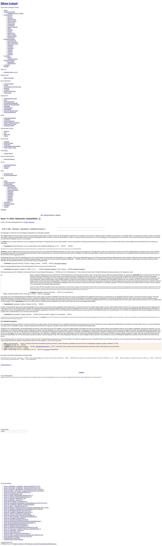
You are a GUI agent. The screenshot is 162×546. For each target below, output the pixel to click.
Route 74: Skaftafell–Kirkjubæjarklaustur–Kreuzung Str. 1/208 (20, 527)
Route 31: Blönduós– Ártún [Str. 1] (13, 500)
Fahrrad (9, 57)
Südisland (10, 53)
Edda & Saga (11, 33)
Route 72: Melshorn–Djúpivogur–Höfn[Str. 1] (16, 526)
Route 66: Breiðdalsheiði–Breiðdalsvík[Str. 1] (16, 524)
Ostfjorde (9, 51)
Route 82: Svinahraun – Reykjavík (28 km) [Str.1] (17, 492)
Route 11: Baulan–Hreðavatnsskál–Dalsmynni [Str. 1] (18, 495)
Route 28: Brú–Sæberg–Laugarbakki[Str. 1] (15, 501)
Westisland (10, 45)
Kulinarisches (11, 37)
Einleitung (10, 18)
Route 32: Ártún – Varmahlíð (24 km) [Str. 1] (16, 506)
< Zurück (81, 372)
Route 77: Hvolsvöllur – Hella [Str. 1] (14, 530)
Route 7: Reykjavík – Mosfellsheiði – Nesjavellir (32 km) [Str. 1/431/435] (23, 489)
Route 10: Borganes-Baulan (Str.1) (13, 494)
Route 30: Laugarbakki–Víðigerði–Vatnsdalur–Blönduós (19, 504)
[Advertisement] (20, 213)
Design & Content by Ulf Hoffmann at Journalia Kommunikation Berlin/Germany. (35, 544)
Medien (9, 28)
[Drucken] (31, 222)
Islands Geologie (11, 21)
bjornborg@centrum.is (50, 269)
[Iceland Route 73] (6, 365)
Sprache (9, 31)
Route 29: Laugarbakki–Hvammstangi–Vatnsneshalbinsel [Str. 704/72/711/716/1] (25, 503)
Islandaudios (10, 62)
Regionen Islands (12, 36)
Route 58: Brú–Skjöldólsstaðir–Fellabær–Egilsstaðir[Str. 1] (19, 522)
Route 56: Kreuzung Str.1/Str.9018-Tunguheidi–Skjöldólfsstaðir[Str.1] (22, 521)
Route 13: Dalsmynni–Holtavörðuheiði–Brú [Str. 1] (17, 497)
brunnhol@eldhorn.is (38, 358)
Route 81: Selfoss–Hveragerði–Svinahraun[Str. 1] (17, 533)
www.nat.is (47, 294)
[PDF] (26, 222)
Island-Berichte (11, 63)
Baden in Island (11, 34)
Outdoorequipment (12, 59)
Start (41, 215)
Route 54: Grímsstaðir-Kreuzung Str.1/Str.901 (16, 519)
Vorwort (9, 16)
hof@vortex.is (32, 359)
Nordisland (10, 48)
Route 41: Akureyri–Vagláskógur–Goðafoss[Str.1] (17, 513)
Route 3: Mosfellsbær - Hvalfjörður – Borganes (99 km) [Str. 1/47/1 (22, 486)
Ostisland (9, 50)
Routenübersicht (11, 40)
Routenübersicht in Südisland (12, 538)
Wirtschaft (10, 30)
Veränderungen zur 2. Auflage (15, 13)
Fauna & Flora (11, 22)
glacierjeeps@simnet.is (60, 263)
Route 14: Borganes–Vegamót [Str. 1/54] (15, 498)
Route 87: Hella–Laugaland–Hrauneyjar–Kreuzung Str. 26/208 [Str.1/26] (23, 535)
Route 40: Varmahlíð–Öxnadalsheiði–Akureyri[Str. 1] (18, 512)
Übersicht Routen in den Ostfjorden (13, 539)
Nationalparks (11, 24)
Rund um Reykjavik (12, 43)
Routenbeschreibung (49, 215)
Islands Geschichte (12, 27)
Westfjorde (10, 47)
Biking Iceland (9, 3)
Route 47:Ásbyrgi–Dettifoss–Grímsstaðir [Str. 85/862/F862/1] (20, 516)
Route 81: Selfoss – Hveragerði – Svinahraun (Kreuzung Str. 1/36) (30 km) (24, 491)
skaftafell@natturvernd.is (42, 346)
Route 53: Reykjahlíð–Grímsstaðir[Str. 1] (15, 518)
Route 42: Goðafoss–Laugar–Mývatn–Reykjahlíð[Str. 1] (19, 515)
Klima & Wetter (11, 19)
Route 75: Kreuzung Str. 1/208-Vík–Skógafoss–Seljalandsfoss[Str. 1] (22, 529)
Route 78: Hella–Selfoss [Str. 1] (12, 532)
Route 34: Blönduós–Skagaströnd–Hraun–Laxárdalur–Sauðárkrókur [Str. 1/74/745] (26, 507)
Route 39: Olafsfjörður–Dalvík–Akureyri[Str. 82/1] (17, 510)
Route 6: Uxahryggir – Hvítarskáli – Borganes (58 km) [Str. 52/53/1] (22, 488)
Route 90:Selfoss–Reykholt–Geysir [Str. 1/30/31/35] (18, 536)
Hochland (10, 54)
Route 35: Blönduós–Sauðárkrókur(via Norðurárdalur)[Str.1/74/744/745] (23, 509)
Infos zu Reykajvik (12, 42)
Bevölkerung (10, 25)
